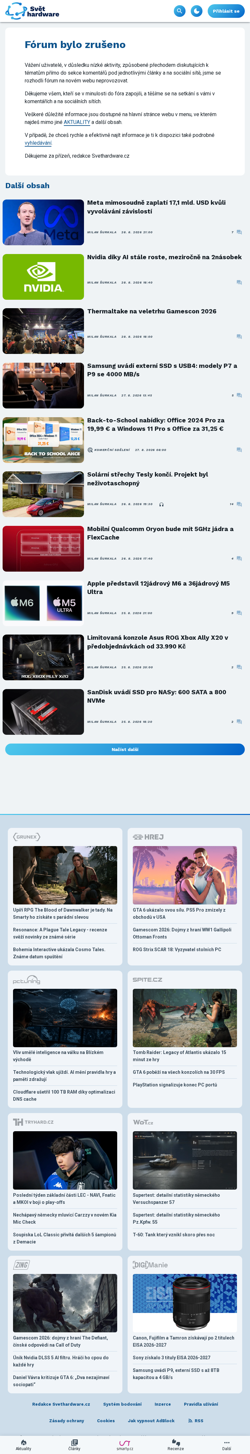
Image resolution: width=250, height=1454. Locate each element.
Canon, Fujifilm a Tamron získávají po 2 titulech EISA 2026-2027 (183, 1341)
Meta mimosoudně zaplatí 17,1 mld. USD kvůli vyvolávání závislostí (156, 207)
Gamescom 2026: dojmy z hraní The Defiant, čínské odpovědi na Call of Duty (60, 1341)
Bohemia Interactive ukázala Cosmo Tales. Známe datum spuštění (59, 953)
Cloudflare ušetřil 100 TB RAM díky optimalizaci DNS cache (64, 1095)
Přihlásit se (226, 11)
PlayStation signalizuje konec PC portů (175, 1084)
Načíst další (125, 749)
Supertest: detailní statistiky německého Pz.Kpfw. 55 (176, 1218)
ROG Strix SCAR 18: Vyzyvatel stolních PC (177, 949)
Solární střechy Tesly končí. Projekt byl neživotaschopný (147, 479)
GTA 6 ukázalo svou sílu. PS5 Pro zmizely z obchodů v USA (179, 913)
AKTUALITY (77, 122)
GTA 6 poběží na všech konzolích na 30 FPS (179, 1072)
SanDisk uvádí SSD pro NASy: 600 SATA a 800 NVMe (156, 696)
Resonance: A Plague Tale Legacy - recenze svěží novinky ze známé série (60, 933)
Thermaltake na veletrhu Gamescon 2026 (151, 311)
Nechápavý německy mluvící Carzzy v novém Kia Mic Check (65, 1218)
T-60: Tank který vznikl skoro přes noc (174, 1234)
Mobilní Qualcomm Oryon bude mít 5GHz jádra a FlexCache (160, 533)
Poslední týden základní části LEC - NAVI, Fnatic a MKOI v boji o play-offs (64, 1199)
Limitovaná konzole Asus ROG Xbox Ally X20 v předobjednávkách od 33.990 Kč (157, 642)
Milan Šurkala (101, 232)
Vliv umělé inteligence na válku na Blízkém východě (58, 1056)
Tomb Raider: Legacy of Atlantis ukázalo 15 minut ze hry (179, 1056)
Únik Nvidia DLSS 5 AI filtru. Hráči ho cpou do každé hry (61, 1361)
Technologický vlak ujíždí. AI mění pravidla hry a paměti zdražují (64, 1076)
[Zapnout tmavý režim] (196, 11)
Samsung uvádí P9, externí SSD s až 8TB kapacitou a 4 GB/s (176, 1374)
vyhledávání (38, 143)
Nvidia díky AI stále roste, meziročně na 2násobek (164, 257)
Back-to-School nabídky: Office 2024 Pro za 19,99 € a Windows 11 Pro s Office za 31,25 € (156, 424)
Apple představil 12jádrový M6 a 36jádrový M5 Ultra (158, 588)
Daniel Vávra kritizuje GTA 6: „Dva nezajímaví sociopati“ (61, 1381)
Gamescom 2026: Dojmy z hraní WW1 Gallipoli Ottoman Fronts (182, 933)
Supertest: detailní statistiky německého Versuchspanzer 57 (176, 1199)
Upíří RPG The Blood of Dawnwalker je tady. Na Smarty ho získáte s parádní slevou (63, 913)
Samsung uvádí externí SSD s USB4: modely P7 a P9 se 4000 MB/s (162, 370)
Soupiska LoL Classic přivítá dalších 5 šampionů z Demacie (64, 1238)
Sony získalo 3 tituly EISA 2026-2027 (171, 1357)
